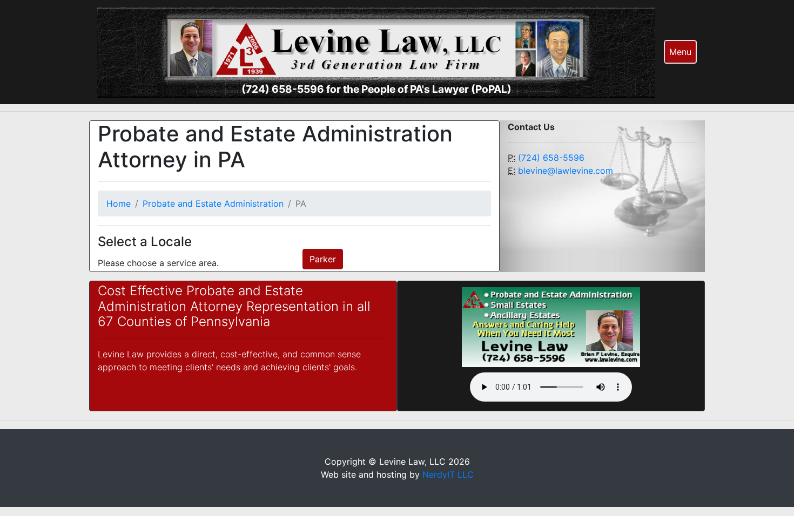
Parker (322, 259)
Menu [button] (680, 51)
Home (118, 203)
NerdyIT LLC (448, 474)
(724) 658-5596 (551, 157)
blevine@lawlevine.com (565, 170)
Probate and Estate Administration (213, 203)
